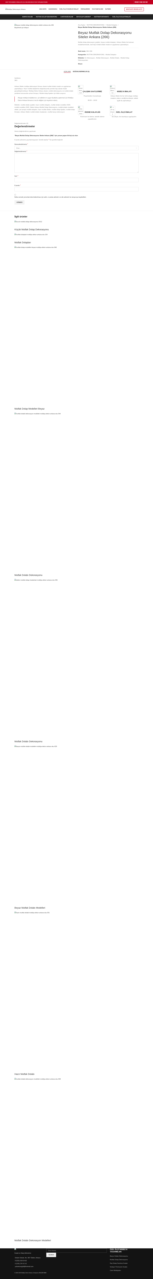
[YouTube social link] (125, 2)
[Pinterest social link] (128, 2)
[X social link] (120, 2)
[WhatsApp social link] (131, 2)
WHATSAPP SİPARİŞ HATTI (134, 9)
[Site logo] (15, 9)
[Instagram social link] (123, 2)
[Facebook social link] (118, 2)
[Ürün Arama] (147, 9)
